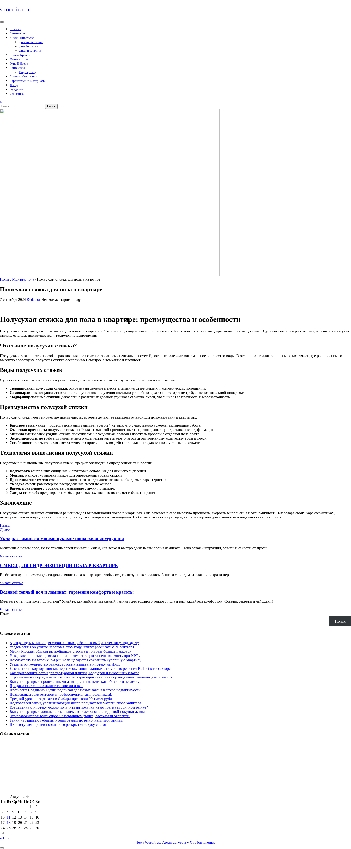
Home (4, 279)
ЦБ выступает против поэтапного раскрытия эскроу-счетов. (59, 724)
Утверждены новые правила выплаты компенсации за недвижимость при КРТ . (75, 656)
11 (8, 817)
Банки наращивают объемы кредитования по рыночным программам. (67, 720)
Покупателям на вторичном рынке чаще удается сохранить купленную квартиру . (76, 660)
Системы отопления (23, 76)
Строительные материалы (27, 81)
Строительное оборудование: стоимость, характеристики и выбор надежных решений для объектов (91, 677)
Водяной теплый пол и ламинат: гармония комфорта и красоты (67, 592)
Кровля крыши (20, 55)
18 (9, 823)
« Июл (5, 838)
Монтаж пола (19, 59)
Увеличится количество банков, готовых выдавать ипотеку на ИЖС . (66, 664)
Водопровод (27, 72)
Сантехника (18, 68)
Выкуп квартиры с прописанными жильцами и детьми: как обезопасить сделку (74, 681)
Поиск (51, 106)
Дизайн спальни (30, 50)
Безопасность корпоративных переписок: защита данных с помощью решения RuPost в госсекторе (90, 669)
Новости (15, 29)
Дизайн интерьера (22, 37)
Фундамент (17, 89)
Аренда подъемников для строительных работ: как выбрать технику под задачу (74, 643)
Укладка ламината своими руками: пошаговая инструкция (62, 538)
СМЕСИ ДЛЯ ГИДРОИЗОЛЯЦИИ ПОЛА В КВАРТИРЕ (59, 565)
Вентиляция (18, 33)
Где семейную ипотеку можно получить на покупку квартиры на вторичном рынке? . (80, 707)
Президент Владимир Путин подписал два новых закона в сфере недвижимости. (76, 690)
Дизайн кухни (28, 46)
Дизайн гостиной (31, 42)
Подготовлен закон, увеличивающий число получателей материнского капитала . (76, 703)
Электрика (17, 93)
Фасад (14, 85)
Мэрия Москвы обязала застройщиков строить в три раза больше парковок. (71, 651)
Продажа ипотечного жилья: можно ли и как (46, 686)
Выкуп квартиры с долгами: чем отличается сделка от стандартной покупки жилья (77, 712)
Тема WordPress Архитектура (175, 842)
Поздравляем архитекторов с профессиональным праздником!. (61, 694)
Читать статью (11, 556)
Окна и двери (19, 63)
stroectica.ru (14, 9)
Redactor (33, 300)
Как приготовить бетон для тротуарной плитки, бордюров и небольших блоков (74, 673)
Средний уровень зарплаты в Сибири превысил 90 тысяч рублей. (63, 699)
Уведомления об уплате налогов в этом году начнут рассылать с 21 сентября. (72, 647)
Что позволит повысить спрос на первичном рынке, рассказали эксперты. (70, 716)
